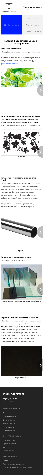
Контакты (38, 31)
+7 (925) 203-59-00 (10, 399)
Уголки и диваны (8, 427)
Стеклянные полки (9, 430)
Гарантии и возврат (32, 25)
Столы (5, 413)
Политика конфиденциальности (13, 464)
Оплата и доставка (32, 18)
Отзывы (28, 31)
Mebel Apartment (13, 393)
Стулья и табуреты (9, 420)
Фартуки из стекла (9, 423)
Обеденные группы (9, 416)
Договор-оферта (8, 451)
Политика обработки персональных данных (17, 467)
